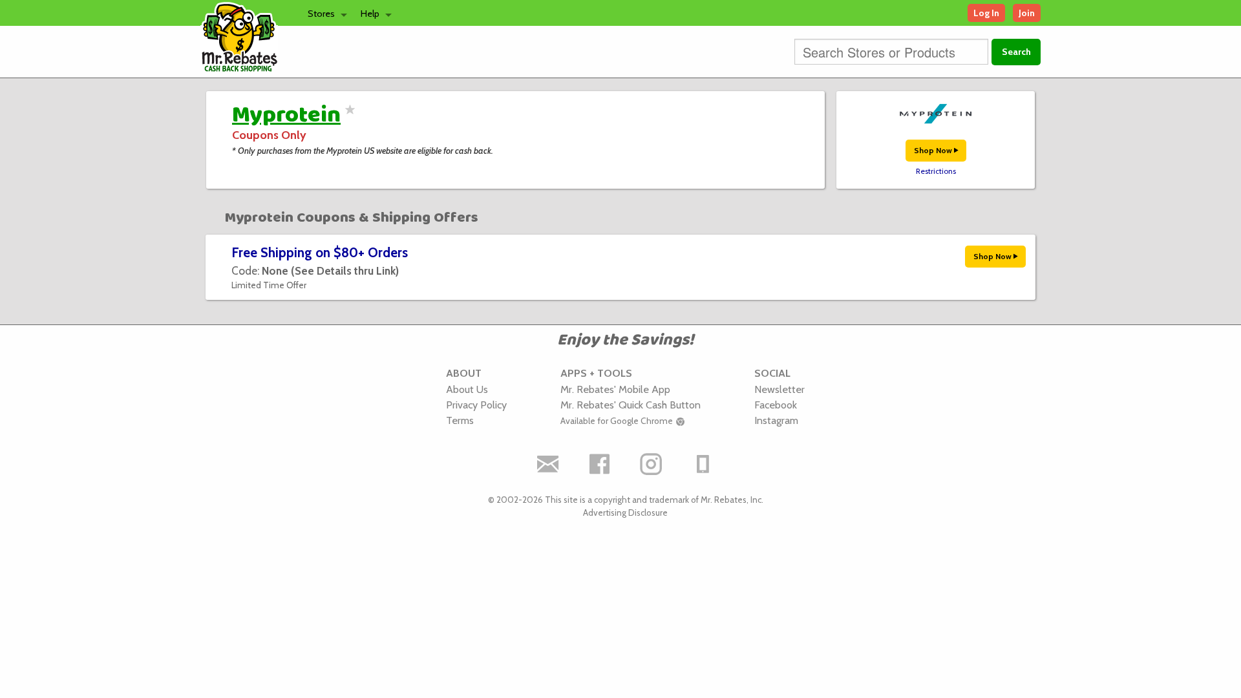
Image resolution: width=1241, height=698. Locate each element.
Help (370, 13)
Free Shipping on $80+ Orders (319, 252)
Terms (460, 420)
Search (1016, 52)
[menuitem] (323, 13)
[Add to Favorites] (348, 118)
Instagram (776, 420)
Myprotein (286, 115)
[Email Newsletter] (548, 464)
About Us (467, 389)
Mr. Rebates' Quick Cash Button (630, 404)
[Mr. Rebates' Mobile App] (703, 464)
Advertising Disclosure (625, 512)
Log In (986, 13)
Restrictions (936, 171)
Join (1027, 13)
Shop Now (934, 150)
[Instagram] (651, 464)
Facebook (775, 404)
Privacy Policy (476, 404)
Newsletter (779, 389)
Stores (321, 13)
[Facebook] (599, 464)
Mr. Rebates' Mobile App (615, 389)
